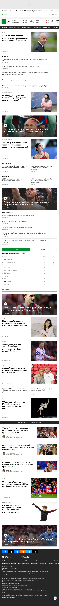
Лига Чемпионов (10, 18)
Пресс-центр (33, 563)
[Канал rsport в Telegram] (29, 551)
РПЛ (16, 18)
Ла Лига (31, 18)
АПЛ (27, 18)
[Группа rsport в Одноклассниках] (23, 551)
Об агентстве (42, 563)
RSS (56, 563)
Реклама (13, 563)
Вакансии (4, 569)
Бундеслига (42, 18)
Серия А (36, 18)
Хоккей (30, 561)
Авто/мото (36, 561)
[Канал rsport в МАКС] (5, 551)
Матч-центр (4, 21)
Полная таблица (6, 289)
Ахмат (8, 284)
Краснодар (9, 259)
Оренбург (9, 281)
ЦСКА (8, 265)
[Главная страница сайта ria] (2, 14)
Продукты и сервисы (23, 563)
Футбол (4, 32)
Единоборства (44, 561)
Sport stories (52, 561)
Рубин (8, 278)
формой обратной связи (8, 597)
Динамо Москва (11, 276)
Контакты (50, 563)
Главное (3, 18)
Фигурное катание (7, 92)
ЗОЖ (26, 561)
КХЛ (52, 18)
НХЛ (55, 18)
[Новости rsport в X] (35, 551)
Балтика (9, 273)
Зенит (8, 267)
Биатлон (21, 561)
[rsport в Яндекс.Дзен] (11, 551)
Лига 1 (47, 18)
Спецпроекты (6, 563)
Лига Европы (22, 18)
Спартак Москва (11, 262)
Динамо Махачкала (12, 270)
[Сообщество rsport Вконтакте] (17, 551)
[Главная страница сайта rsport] (10, 14)
